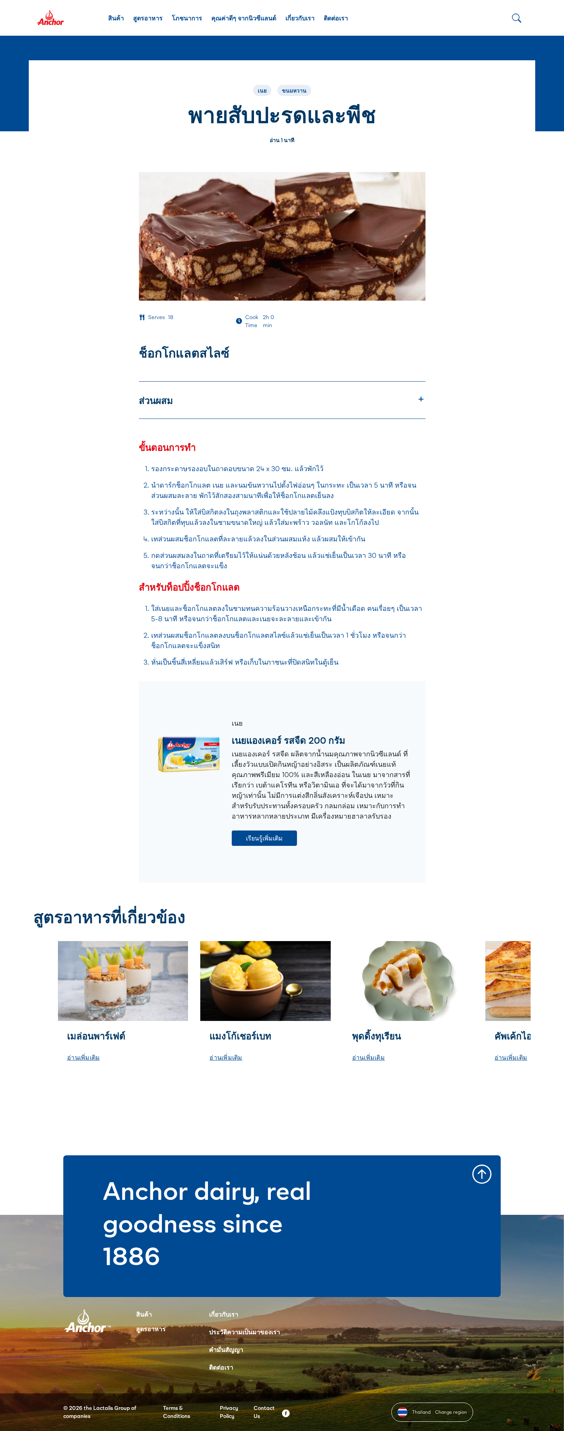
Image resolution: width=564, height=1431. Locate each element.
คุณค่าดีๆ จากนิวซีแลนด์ (243, 18)
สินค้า (116, 18)
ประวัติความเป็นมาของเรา (244, 1331)
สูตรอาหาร (148, 18)
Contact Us (264, 1412)
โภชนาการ (187, 18)
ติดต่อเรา (336, 18)
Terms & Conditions (176, 1412)
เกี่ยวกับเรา (300, 18)
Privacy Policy (229, 1412)
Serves (156, 317)
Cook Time (251, 321)
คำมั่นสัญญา (226, 1349)
